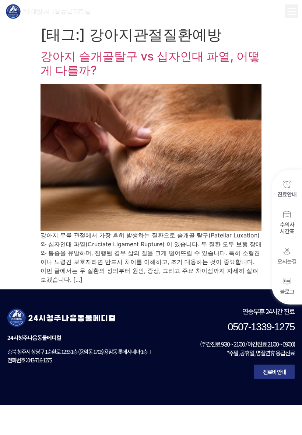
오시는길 (286, 261)
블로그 (287, 291)
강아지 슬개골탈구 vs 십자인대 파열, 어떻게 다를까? (150, 63)
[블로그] (287, 281)
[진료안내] (287, 184)
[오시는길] (287, 251)
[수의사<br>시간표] (287, 214)
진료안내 (286, 194)
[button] (291, 11)
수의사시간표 (287, 227)
